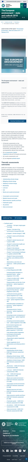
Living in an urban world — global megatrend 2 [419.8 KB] (15, 279)
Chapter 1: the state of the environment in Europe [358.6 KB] (15, 230)
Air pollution (6, 204)
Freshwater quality (7, 202)
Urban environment (7, 207)
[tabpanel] (14, 317)
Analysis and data (8, 22)
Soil (4, 190)
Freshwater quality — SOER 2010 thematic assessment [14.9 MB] (15, 401)
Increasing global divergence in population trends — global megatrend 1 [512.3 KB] (14, 274)
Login (20, 459)
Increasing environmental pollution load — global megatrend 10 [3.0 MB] (16, 321)
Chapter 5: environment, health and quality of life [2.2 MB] (16, 244)
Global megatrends (9, 268)
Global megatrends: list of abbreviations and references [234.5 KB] (16, 344)
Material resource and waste (10, 198)
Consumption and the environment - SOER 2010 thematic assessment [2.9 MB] (16, 385)
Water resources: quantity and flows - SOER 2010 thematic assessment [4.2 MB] (16, 397)
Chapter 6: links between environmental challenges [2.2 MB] (15, 249)
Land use (5, 187)
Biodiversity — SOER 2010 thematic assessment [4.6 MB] (16, 366)
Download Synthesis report (17, 121)
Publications (16, 22)
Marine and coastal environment (11, 192)
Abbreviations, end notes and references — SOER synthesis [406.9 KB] (16, 263)
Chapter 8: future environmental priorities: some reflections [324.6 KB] (15, 257)
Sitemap (8, 459)
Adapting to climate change (10, 183)
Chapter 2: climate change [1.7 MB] (16, 233)
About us (6, 431)
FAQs (13, 431)
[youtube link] (16, 450)
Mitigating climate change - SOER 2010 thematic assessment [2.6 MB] (16, 357)
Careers (22, 431)
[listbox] (14, 1)
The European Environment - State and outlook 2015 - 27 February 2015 (12, 30)
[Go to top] (26, 459)
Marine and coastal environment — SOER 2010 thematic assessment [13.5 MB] (15, 379)
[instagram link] (20, 450)
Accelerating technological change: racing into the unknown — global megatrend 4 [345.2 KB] (15, 289)
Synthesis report (8, 223)
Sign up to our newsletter (11, 435)
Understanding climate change (10, 179)
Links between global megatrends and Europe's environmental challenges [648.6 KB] (15, 334)
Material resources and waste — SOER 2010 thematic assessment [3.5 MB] (15, 391)
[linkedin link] (12, 450)
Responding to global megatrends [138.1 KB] (15, 339)
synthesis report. (16, 158)
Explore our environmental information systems (14, 443)
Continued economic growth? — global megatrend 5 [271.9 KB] (15, 294)
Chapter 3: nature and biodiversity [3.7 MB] (15, 236)
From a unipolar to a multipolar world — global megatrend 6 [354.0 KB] (15, 299)
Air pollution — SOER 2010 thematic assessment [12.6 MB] (16, 406)
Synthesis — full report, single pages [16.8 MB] (16, 226)
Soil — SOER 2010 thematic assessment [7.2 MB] (14, 374)
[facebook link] (8, 450)
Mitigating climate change (9, 181)
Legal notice (22, 455)
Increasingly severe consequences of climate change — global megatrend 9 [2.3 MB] (16, 317)
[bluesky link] (24, 450)
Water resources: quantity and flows (12, 200)
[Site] (9, 5)
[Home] (2, 22)
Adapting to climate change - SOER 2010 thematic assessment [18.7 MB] (15, 361)
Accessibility (15, 455)
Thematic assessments (10, 348)
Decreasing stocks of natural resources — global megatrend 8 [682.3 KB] (15, 311)
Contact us (6, 433)
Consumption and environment (11, 196)
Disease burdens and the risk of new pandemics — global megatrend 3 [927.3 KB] (16, 284)
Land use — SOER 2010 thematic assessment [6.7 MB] (15, 370)
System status (14, 459)
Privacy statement (7, 455)
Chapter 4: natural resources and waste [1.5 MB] (15, 240)
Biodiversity (6, 185)
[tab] (7, 218)
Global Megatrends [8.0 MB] (14, 270)
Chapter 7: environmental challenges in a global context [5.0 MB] (16, 253)
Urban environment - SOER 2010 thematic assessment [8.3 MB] (15, 410)
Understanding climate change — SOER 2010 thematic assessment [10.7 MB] (15, 352)
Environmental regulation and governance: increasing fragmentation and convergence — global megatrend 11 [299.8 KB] (15, 327)
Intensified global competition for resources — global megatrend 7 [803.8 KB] (15, 305)
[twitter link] (3, 450)
